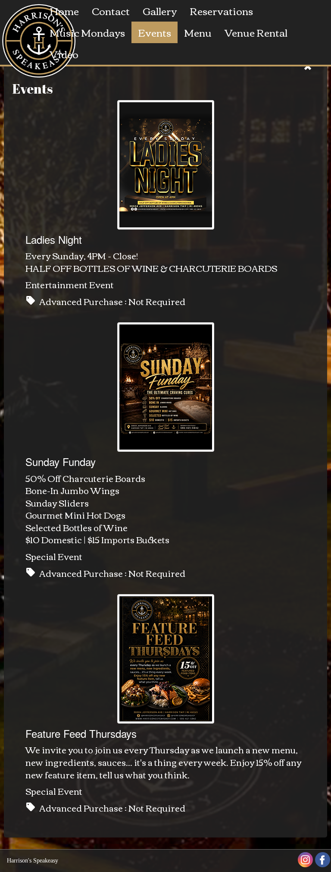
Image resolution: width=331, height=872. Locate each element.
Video (64, 53)
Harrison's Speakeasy (32, 860)
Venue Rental (256, 32)
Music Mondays (87, 32)
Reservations (221, 10)
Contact (111, 10)
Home (64, 10)
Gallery (160, 10)
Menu (198, 32)
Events (154, 32)
